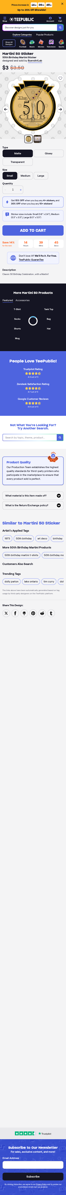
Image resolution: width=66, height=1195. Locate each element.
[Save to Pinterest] (33, 613)
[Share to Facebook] (15, 613)
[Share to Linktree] (24, 613)
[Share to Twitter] (6, 613)
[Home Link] (22, 19)
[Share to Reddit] (42, 613)
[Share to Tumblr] (51, 613)
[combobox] (30, 27)
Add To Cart (33, 230)
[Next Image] (60, 109)
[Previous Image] (6, 109)
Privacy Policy (41, 1184)
